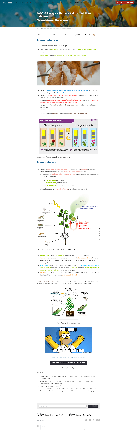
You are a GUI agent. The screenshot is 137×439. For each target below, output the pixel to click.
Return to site (41, 420)
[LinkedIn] (93, 420)
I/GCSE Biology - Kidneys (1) (80, 415)
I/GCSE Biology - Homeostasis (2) (50, 415)
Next (70, 413)
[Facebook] (86, 420)
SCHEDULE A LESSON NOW (125, 2)
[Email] (97, 420)
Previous (40, 413)
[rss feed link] (99, 420)
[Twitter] (90, 420)
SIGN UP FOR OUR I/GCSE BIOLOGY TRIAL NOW (68, 363)
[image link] (8, 2)
